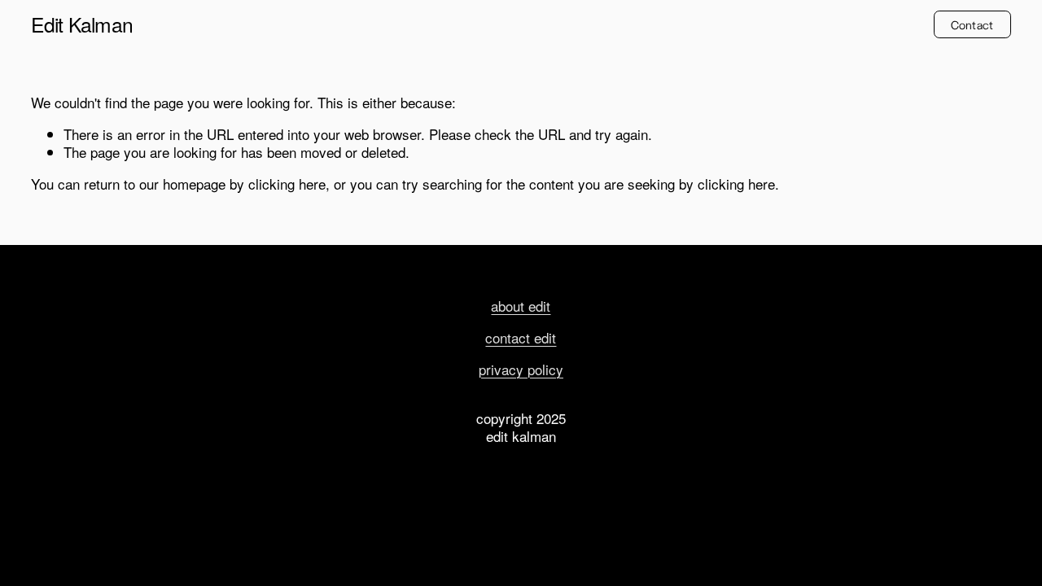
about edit (520, 306)
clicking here (287, 183)
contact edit (520, 338)
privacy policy (521, 369)
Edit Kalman (82, 24)
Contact (972, 24)
